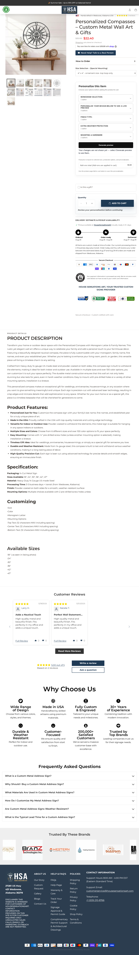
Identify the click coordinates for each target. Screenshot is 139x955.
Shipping (79, 42)
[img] (22, 604)
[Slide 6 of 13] (57, 83)
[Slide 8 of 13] (20, 92)
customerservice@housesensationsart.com (110, 891)
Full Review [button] (21, 641)
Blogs (37, 898)
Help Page (56, 885)
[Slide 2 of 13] (20, 83)
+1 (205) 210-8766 (95, 900)
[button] (122, 16)
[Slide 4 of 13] (38, 83)
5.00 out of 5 (58, 665)
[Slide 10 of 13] (38, 92)
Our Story (39, 880)
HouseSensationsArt (102, 225)
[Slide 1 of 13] (11, 83)
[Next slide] (129, 627)
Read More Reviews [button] (69, 651)
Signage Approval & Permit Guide (58, 911)
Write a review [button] (88, 663)
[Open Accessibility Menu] (6, 9)
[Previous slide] (10, 627)
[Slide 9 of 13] (29, 92)
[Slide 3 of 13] (29, 83)
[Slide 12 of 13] (57, 92)
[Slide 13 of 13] (11, 101)
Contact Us (40, 903)
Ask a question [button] (88, 670)
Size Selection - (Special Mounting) (91, 68)
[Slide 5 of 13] (48, 83)
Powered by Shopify (81, 949)
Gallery (37, 893)
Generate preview (106, 145)
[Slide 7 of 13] (11, 92)
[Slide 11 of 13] (48, 92)
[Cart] (136, 10)
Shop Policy (76, 914)
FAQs (53, 880)
